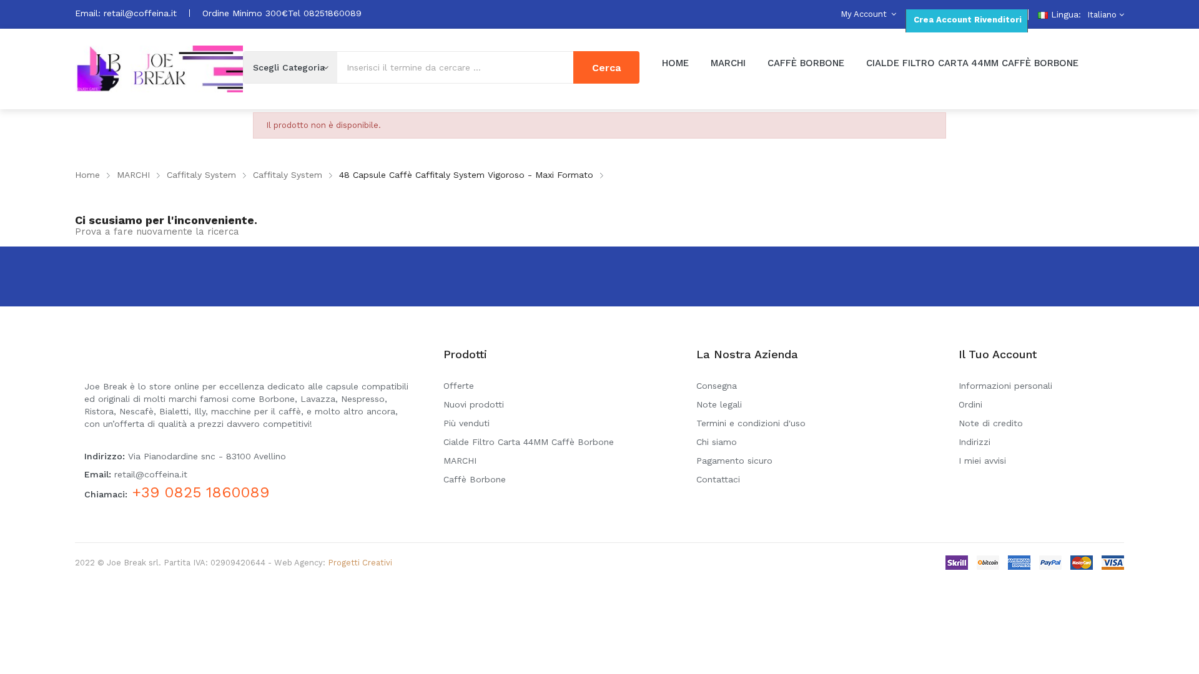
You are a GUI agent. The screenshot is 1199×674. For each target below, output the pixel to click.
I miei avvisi (982, 461)
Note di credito (991, 423)
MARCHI (459, 461)
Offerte (458, 386)
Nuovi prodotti (473, 404)
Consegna (716, 386)
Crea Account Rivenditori (966, 19)
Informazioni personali (1005, 386)
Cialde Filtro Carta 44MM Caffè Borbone (528, 442)
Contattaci (718, 479)
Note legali (719, 404)
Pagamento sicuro (734, 461)
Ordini (970, 404)
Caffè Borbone (474, 479)
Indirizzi (974, 442)
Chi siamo (716, 442)
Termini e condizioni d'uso (751, 423)
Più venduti (466, 423)
